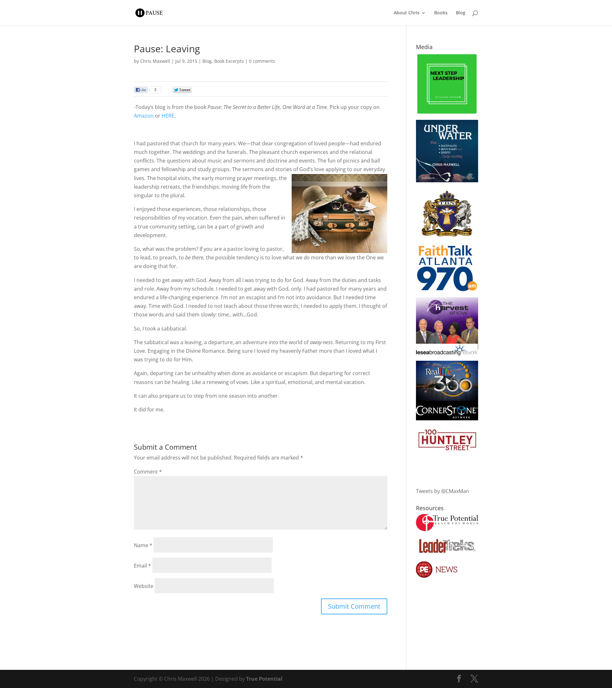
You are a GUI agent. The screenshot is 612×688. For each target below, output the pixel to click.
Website (143, 586)
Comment (148, 471)
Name (143, 545)
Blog (460, 13)
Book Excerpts (229, 61)
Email (142, 565)
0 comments (262, 61)
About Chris (406, 13)
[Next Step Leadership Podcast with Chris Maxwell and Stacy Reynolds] (447, 112)
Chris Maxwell (155, 61)
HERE (168, 115)
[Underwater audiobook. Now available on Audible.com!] (447, 180)
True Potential (264, 678)
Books (441, 13)
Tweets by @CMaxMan (442, 491)
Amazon (144, 115)
